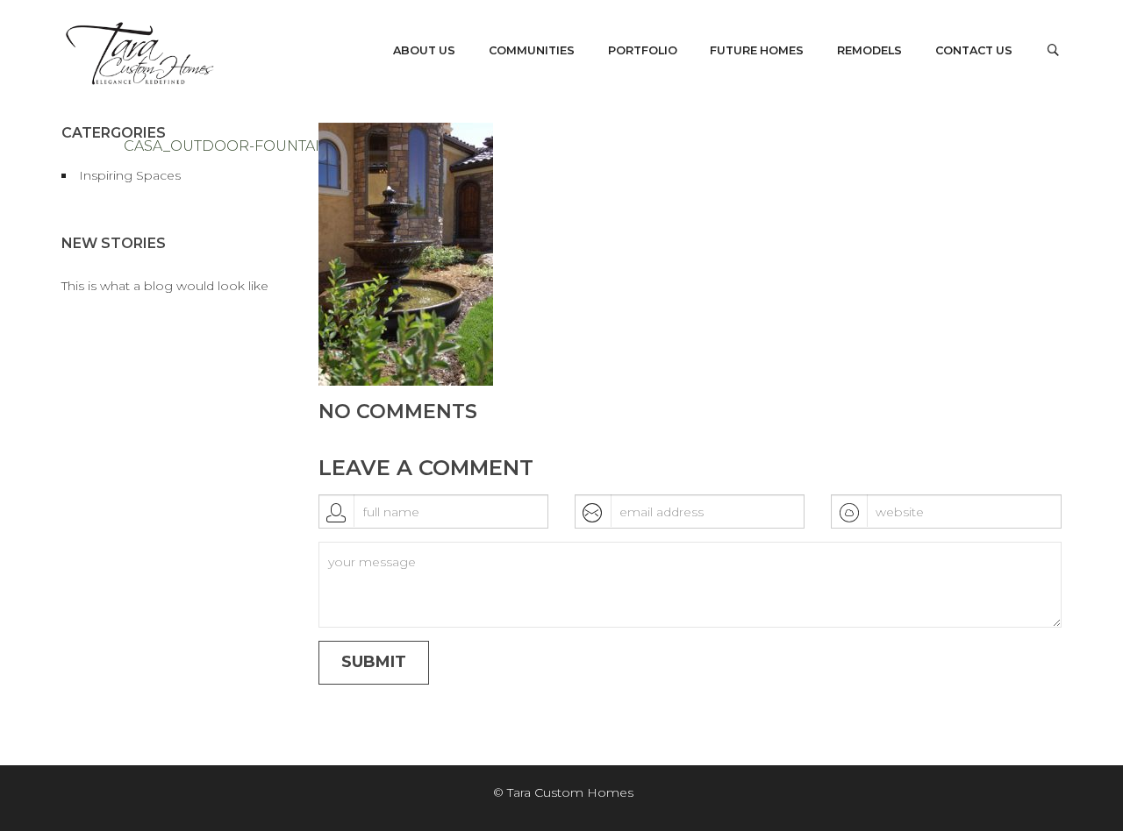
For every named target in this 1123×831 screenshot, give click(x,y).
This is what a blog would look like (164, 286)
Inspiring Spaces (130, 175)
